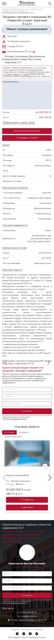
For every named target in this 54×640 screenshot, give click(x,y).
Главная (15, 630)
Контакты (8, 608)
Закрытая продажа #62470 (17, 475)
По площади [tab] (9, 432)
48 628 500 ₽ (43, 112)
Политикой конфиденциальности (15, 419)
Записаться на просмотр (27, 131)
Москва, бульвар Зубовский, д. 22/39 (28, 620)
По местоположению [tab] (13, 437)
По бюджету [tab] (24, 432)
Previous (6, 363)
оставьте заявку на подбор (16, 74)
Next (48, 363)
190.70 (48, 160)
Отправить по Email (27, 138)
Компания (38, 630)
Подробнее (27, 507)
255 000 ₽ (45, 117)
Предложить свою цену (19, 122)
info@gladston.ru (29, 616)
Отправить (27, 411)
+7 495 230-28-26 (36, 72)
